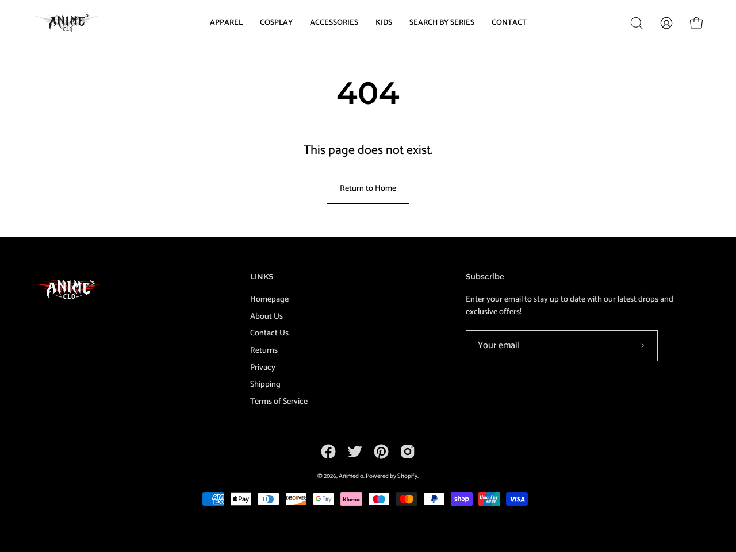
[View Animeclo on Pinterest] (381, 451)
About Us (266, 316)
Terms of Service (279, 401)
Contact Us (269, 333)
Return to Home (368, 188)
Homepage (269, 299)
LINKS (261, 276)
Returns (264, 350)
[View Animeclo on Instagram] (407, 451)
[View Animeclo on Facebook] (328, 451)
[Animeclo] (68, 23)
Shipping (265, 384)
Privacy (262, 368)
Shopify (407, 476)
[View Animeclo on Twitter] (354, 451)
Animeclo (351, 476)
